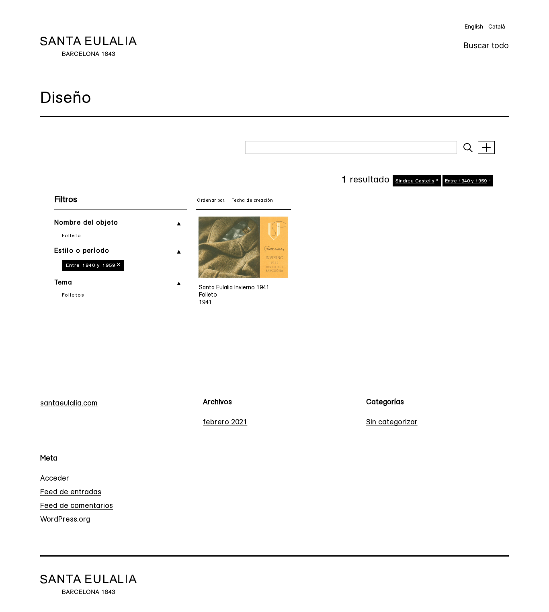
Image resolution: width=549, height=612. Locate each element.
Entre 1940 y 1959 (90, 265)
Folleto (71, 235)
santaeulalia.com (69, 403)
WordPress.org (65, 520)
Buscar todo (486, 45)
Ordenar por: (211, 201)
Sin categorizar (392, 422)
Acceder (54, 479)
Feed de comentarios (76, 506)
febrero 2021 (225, 422)
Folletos (73, 295)
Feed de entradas (70, 492)
